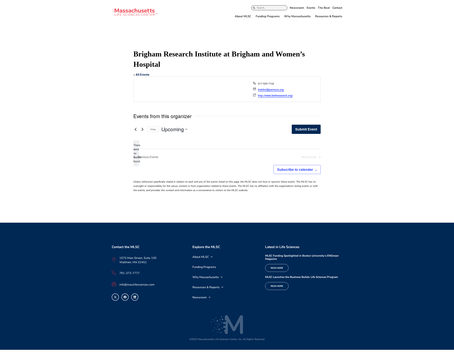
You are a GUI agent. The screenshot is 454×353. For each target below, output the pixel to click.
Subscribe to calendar (295, 169)
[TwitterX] (115, 297)
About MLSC (243, 16)
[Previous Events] (135, 129)
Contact (337, 8)
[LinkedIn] (134, 297)
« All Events (141, 74)
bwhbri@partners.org (271, 89)
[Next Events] (142, 129)
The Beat (324, 8)
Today (153, 129)
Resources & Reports (328, 16)
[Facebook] (125, 297)
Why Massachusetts (297, 16)
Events (311, 8)
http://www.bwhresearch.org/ (275, 95)
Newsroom (297, 8)
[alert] (136, 153)
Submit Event (306, 129)
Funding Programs (268, 16)
